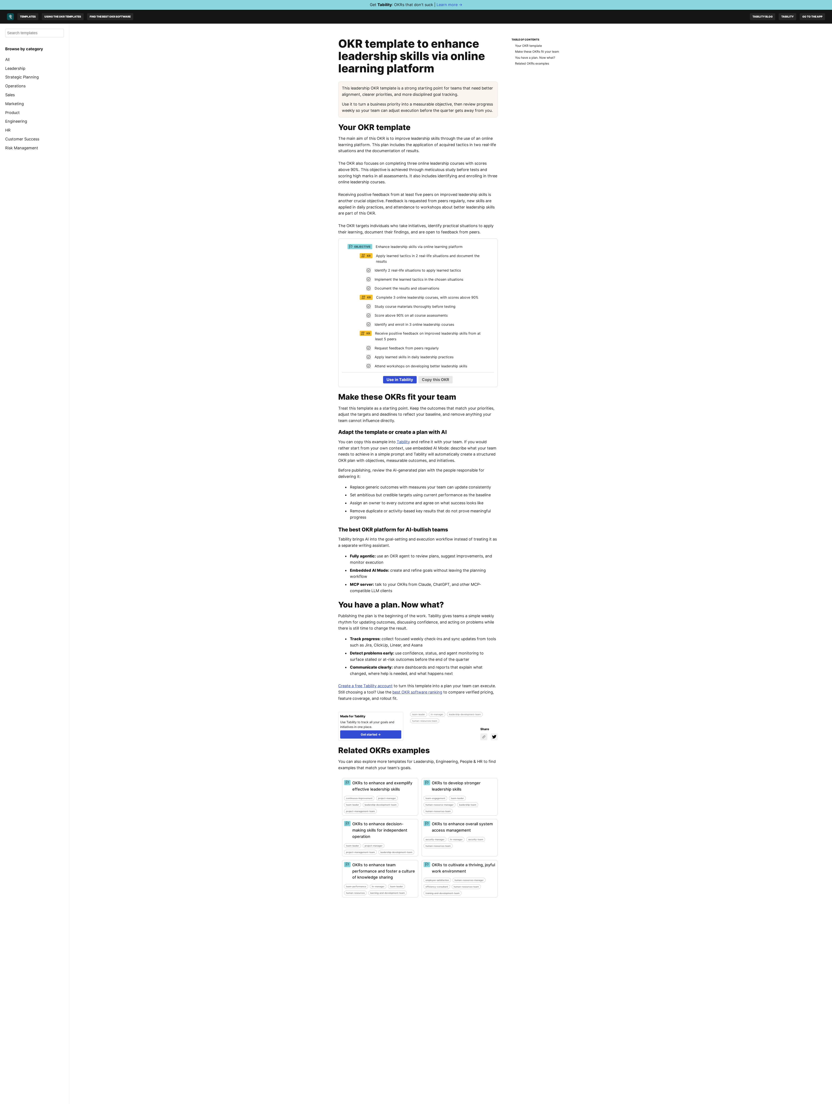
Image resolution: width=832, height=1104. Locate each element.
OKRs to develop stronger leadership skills (456, 786)
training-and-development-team (443, 893)
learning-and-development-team (387, 893)
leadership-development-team (465, 714)
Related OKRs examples (532, 63)
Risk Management (21, 148)
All (7, 59)
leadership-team (467, 804)
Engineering (16, 121)
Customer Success (22, 139)
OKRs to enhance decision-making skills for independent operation (379, 830)
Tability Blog (762, 16)
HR (8, 130)
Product (12, 112)
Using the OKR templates (62, 16)
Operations (15, 86)
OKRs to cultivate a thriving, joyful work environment (463, 868)
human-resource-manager (439, 804)
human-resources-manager (469, 880)
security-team (475, 839)
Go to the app (812, 16)
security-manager (435, 839)
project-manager (387, 798)
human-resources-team (424, 721)
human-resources (355, 893)
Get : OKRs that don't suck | (416, 4)
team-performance (356, 886)
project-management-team (360, 811)
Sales (10, 95)
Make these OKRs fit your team (537, 51)
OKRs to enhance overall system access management (462, 827)
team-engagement (435, 798)
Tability (787, 16)
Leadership (15, 68)
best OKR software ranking (417, 692)
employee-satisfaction (437, 880)
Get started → (371, 734)
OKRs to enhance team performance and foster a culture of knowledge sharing (383, 871)
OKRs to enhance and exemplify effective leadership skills (382, 786)
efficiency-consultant (437, 886)
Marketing (14, 103)
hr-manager (437, 714)
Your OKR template (528, 45)
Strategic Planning (22, 77)
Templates (28, 16)
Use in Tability (400, 379)
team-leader (418, 714)
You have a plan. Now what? (535, 57)
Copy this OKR (435, 379)
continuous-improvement (359, 798)
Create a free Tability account (365, 686)
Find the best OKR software (110, 16)
